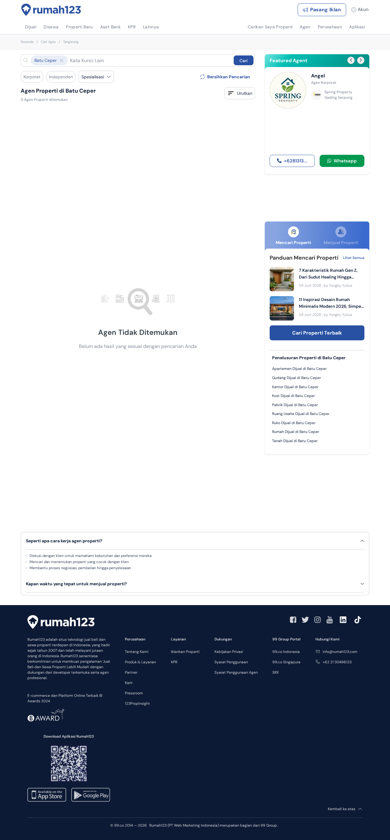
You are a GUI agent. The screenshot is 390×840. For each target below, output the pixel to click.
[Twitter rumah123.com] (305, 619)
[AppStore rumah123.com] (46, 795)
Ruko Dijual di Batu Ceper (293, 422)
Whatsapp (344, 161)
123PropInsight (137, 703)
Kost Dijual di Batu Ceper (293, 395)
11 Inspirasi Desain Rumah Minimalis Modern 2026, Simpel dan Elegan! (330, 303)
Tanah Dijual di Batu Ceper (294, 440)
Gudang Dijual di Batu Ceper (296, 377)
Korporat (32, 77)
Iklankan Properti (185, 651)
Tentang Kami (136, 651)
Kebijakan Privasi (228, 651)
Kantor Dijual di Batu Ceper (295, 387)
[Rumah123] (51, 10)
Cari (243, 60)
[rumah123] (60, 622)
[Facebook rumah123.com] (293, 619)
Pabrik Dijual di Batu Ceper (295, 404)
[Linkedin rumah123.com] (343, 620)
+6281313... (295, 161)
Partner (131, 672)
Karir (129, 682)
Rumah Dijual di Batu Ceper (295, 431)
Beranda (27, 42)
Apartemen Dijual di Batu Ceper (299, 368)
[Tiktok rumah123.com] (358, 620)
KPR (174, 662)
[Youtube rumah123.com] (329, 619)
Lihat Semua (353, 257)
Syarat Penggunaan (231, 662)
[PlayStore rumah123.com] (90, 795)
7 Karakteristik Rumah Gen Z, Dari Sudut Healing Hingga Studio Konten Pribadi (328, 274)
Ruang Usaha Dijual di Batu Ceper (300, 413)
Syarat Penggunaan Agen (236, 672)
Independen (61, 77)
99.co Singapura (286, 662)
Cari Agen (48, 42)
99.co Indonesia (286, 651)
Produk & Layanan (140, 662)
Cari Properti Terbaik (317, 333)
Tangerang (71, 42)
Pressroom (134, 693)
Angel (318, 76)
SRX (275, 672)
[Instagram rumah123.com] (317, 619)
